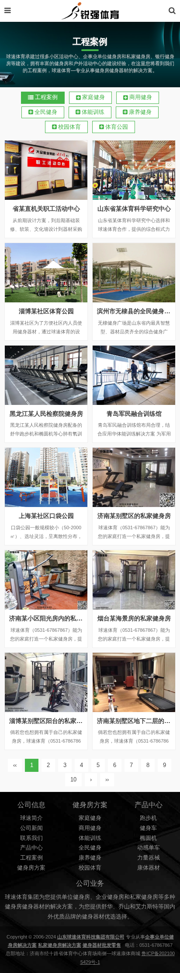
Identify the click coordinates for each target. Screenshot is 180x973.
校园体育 (69, 127)
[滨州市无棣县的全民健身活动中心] (134, 272)
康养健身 (140, 112)
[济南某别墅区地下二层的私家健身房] (134, 682)
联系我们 (31, 838)
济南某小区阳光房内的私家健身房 (55, 618)
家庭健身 (93, 97)
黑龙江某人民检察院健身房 (46, 413)
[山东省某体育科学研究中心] (134, 170)
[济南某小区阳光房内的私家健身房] (46, 580)
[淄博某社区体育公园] (46, 272)
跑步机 (148, 818)
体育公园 (116, 127)
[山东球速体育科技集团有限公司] (90, 11)
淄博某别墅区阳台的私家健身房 (52, 720)
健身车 (148, 828)
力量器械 (148, 858)
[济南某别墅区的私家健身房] (134, 477)
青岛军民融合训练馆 (134, 413)
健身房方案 (31, 868)
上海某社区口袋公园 (46, 515)
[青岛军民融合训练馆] (134, 375)
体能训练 (93, 112)
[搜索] (172, 11)
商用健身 (140, 97)
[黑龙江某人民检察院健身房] (46, 375)
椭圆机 (148, 838)
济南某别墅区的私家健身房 (134, 515)
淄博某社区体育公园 (46, 311)
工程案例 (46, 97)
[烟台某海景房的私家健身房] (134, 580)
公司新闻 (31, 828)
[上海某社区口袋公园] (46, 477)
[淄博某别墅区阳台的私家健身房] (46, 682)
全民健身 (46, 112)
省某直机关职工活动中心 (46, 208)
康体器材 (148, 868)
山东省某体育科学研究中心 (134, 208)
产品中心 (31, 848)
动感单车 (148, 848)
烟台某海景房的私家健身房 (134, 618)
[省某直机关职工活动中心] (46, 170)
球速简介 (31, 818)
